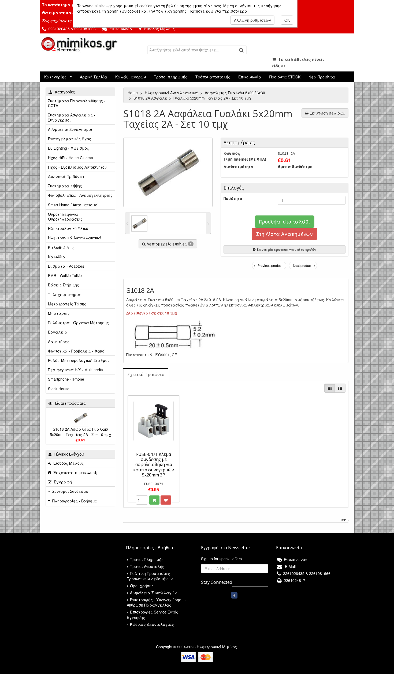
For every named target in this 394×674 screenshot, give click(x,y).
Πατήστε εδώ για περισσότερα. (218, 11)
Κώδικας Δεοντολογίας (151, 624)
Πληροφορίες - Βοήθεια (74, 500)
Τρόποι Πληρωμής (146, 559)
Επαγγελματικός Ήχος (69, 138)
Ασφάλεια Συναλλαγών (153, 592)
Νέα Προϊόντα (321, 76)
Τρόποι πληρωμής (170, 76)
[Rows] (340, 388)
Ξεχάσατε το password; (74, 472)
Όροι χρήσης (141, 585)
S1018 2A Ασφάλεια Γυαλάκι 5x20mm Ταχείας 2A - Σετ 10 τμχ (80, 431)
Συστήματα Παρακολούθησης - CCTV (76, 103)
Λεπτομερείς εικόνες (169, 244)
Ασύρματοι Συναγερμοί (70, 129)
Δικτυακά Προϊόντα (66, 176)
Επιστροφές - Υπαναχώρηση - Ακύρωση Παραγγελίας (156, 602)
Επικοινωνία (119, 28)
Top (343, 520)
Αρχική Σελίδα (93, 76)
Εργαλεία (58, 332)
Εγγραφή (62, 481)
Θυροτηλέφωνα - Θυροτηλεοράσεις (65, 216)
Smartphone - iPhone (66, 379)
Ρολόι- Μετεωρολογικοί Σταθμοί (78, 360)
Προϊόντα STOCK (284, 76)
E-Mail (289, 566)
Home (133, 92)
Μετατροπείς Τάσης (67, 303)
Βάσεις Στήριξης (63, 284)
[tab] (145, 374)
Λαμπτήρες (58, 341)
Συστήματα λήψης (65, 185)
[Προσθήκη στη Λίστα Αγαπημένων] (166, 500)
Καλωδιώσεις (61, 247)
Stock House (58, 388)
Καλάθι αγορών (130, 76)
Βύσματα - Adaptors (66, 266)
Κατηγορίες (55, 76)
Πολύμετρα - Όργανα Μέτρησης (78, 322)
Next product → (304, 265)
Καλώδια (56, 256)
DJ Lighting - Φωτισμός (68, 148)
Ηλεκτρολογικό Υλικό (68, 228)
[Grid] (329, 388)
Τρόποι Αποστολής (146, 566)
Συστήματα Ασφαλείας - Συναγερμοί (71, 117)
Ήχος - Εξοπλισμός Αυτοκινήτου (77, 167)
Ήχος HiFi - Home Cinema (70, 157)
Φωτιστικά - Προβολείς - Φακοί (77, 351)
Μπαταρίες (59, 313)
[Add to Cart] (154, 500)
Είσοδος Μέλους (158, 28)
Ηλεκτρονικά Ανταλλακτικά (172, 92)
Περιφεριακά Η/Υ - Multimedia (75, 369)
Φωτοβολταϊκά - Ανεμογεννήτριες (80, 195)
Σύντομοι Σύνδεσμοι (71, 491)
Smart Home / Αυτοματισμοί (73, 204)
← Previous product (268, 265)
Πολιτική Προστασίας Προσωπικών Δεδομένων (150, 576)
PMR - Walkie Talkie (65, 275)
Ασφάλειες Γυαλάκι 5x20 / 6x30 (235, 92)
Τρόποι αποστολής (212, 76)
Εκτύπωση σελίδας (326, 113)
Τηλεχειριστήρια (64, 294)
